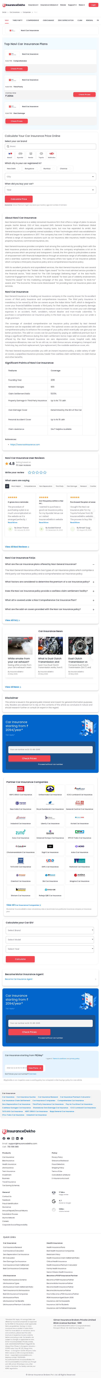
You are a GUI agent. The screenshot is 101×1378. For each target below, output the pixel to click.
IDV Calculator (9, 1258)
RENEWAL (89, 20)
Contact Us (6, 1196)
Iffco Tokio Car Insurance (13, 1115)
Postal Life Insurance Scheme (14, 1280)
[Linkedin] (17, 1138)
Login (93, 5)
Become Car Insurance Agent (18, 979)
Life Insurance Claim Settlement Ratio (18, 1287)
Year (9, 189)
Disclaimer (6, 1207)
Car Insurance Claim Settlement (16, 1100)
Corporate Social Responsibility (14, 1225)
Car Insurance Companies (27, 905)
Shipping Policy (58, 1168)
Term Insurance (8, 1171)
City (9, 176)
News (81, 5)
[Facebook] (4, 1138)
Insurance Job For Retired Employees (61, 1308)
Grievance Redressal (60, 1161)
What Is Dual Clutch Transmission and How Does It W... (49, 660)
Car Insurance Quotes (26, 1097)
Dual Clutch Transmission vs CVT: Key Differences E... (80, 660)
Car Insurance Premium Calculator (75, 1097)
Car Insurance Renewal (48, 1097)
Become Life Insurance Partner (59, 1290)
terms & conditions (59, 1059)
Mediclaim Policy (53, 1254)
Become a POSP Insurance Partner (60, 1280)
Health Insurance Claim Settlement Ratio (63, 1258)
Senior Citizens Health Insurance (59, 1272)
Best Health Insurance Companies (60, 1251)
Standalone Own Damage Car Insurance (50, 1107)
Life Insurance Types (11, 1283)
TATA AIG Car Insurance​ (12, 1111)
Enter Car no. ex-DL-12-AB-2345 (18, 1068)
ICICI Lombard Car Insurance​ (83, 1107)
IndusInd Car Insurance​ (36, 1115)
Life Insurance (7, 1168)
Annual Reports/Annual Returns (15, 1210)
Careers (5, 1221)
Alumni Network (8, 1218)
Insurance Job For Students (58, 1304)
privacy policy (74, 1059)
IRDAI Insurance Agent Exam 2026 (60, 1297)
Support (71, 5)
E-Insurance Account (60, 1178)
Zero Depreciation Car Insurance (16, 1104)
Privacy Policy (57, 1157)
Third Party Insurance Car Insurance (48, 1104)
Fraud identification (10, 1203)
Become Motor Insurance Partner (60, 1283)
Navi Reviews (20, 546)
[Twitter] (21, 1138)
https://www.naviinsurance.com (25, 444)
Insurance (32, 5)
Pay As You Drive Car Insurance (79, 1104)
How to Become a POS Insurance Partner (63, 1294)
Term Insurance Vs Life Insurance (16, 1290)
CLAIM (79, 20)
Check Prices (16, 68)
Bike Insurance (8, 1161)
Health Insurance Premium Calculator (62, 1265)
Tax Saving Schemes (10, 1185)
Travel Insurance (9, 1182)
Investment (6, 1175)
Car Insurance (8, 1097)
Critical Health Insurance (57, 1261)
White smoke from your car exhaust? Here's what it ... (19, 660)
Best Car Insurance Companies (15, 1268)
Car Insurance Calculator (13, 1251)
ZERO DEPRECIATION (66, 20)
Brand (12, 146)
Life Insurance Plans (11, 1297)
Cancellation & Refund (61, 1175)
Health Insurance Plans (56, 1247)
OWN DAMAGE (48, 20)
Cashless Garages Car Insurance (16, 1107)
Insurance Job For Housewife (58, 1301)
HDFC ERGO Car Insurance (36, 1111)
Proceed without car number (50, 764)
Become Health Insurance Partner (60, 1287)
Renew (63, 5)
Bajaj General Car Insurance (62, 1111)
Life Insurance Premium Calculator (17, 1304)
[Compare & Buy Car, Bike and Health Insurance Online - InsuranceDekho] (14, 6)
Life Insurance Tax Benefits (13, 1301)
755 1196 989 (13, 1146)
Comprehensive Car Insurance (70, 1100)
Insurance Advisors (49, 5)
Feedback (6, 1200)
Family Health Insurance (56, 1268)
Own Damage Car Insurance (14, 1261)
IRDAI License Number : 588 (67, 1323)
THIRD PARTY (17, 20)
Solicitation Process (10, 1214)
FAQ (16, 620)
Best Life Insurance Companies (15, 1294)
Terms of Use (57, 1171)
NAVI (7, 20)
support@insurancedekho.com (23, 1143)
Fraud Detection (58, 1164)
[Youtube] (8, 1138)
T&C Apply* (10, 735)
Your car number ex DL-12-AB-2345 (25, 749)
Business (6, 1178)
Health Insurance (9, 1164)
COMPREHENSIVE (32, 20)
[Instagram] (12, 1138)
